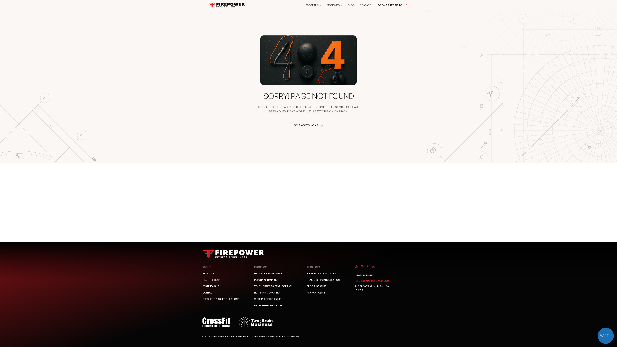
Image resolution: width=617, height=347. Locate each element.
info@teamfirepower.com (372, 281)
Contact (365, 5)
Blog (351, 5)
